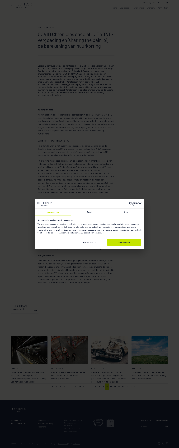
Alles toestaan (124, 242)
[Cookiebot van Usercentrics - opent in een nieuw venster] (131, 204)
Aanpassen (88, 242)
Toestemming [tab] (53, 212)
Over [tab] (126, 212)
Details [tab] (90, 212)
